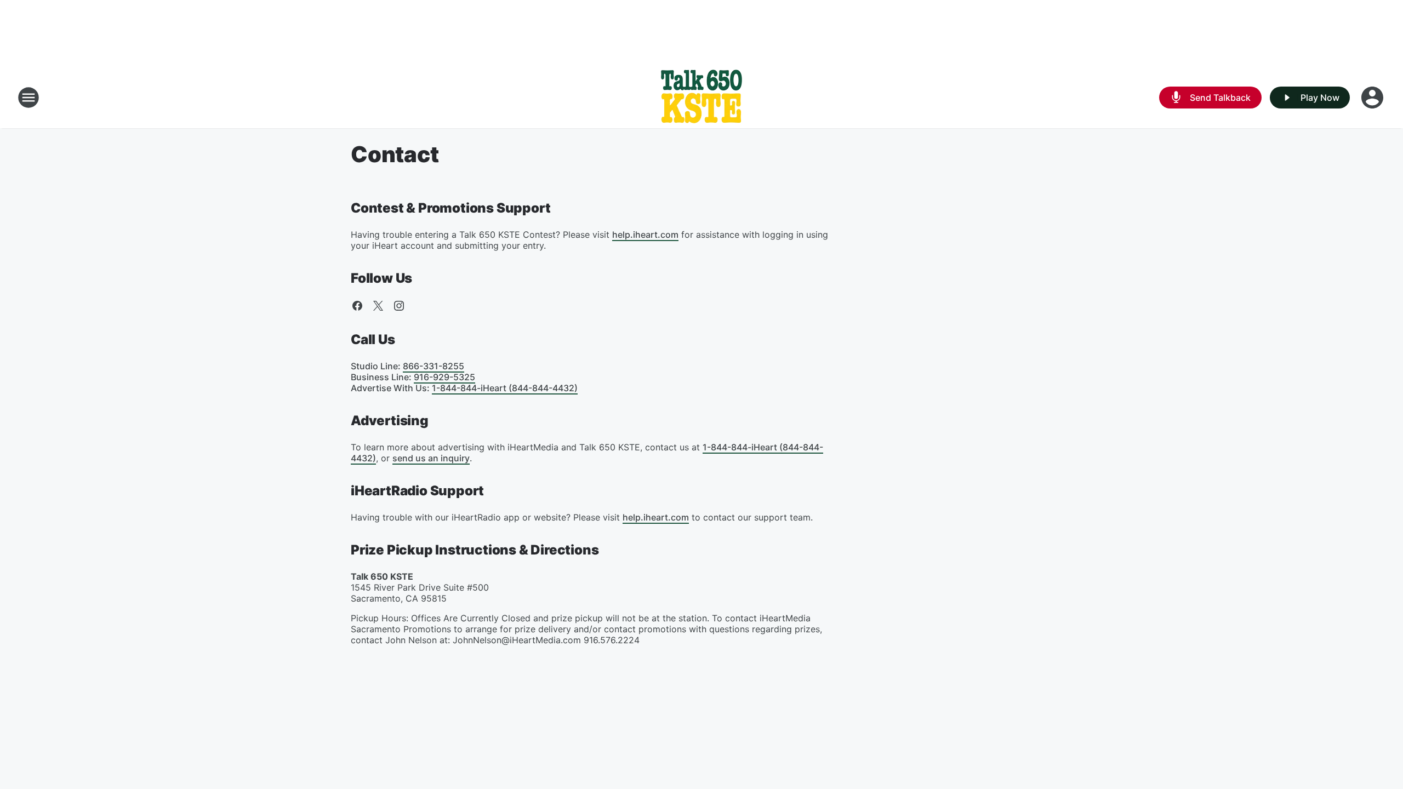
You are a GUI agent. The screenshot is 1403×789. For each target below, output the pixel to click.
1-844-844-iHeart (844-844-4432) (505, 387)
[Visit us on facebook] (357, 305)
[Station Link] (701, 97)
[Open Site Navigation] (28, 97)
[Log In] (1373, 97)
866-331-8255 (433, 366)
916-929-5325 (444, 376)
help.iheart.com (645, 234)
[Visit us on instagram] (399, 305)
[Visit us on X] (378, 305)
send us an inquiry (431, 458)
